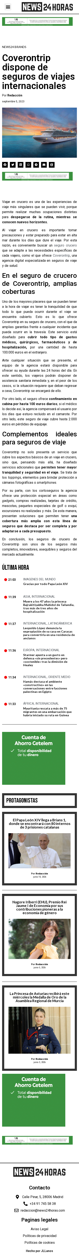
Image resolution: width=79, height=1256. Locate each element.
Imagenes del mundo (39, 579)
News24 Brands (14, 47)
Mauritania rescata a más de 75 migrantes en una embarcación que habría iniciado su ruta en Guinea (47, 712)
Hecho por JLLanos (39, 1251)
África (28, 703)
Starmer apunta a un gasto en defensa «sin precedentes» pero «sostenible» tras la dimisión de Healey (45, 660)
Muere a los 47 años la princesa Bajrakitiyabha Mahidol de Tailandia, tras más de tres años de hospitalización (48, 606)
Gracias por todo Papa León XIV (45, 584)
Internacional (43, 597)
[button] (7, 6)
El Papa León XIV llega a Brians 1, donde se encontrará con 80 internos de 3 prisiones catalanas (39, 823)
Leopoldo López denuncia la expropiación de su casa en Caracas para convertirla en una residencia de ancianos (49, 633)
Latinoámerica (60, 623)
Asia (26, 597)
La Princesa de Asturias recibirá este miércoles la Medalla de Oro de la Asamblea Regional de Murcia (39, 997)
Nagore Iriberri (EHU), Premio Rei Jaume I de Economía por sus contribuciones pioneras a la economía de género (39, 907)
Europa (29, 650)
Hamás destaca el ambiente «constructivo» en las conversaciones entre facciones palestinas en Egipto (45, 686)
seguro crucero (65, 245)
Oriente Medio (59, 677)
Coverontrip (61, 255)
